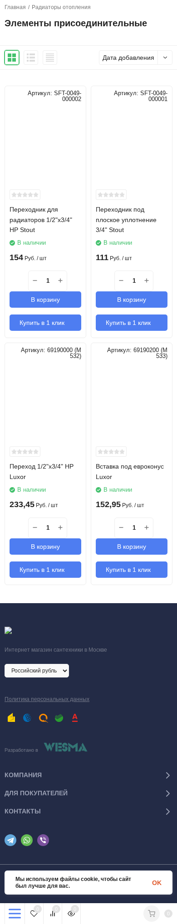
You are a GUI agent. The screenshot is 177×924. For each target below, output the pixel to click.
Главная (15, 7)
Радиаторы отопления (61, 7)
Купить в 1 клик (42, 322)
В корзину (45, 299)
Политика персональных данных (47, 699)
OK (157, 882)
